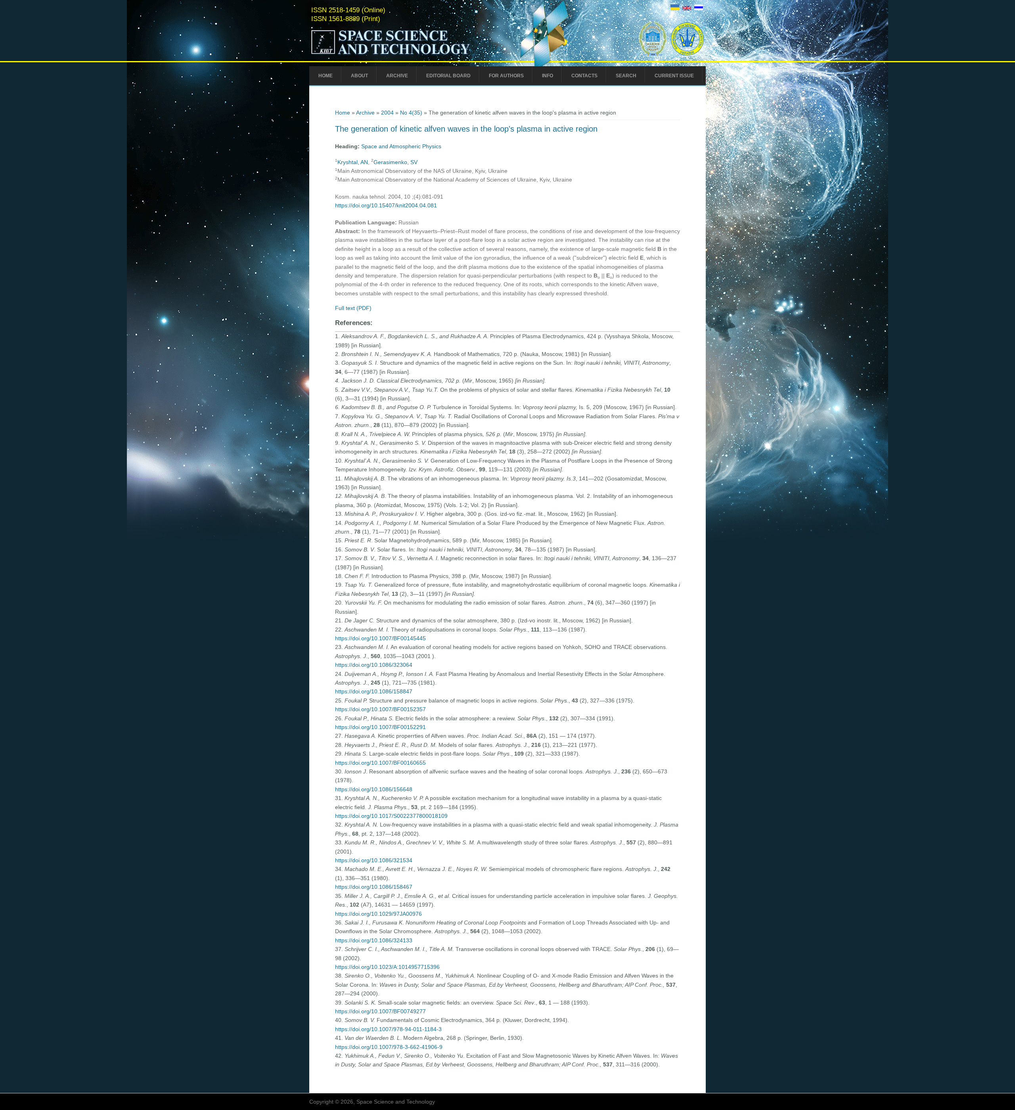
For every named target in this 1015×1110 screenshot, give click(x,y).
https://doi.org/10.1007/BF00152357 (380, 709)
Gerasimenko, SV (395, 162)
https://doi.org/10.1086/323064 (373, 665)
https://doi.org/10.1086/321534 (373, 860)
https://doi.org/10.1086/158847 (373, 691)
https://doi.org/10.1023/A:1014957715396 (387, 967)
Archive (397, 75)
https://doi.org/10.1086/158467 (373, 887)
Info (547, 75)
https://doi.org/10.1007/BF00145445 (380, 638)
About (359, 75)
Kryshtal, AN (352, 162)
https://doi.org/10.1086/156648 (373, 789)
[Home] (407, 55)
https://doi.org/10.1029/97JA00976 (378, 914)
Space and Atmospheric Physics (401, 146)
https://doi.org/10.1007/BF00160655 (380, 763)
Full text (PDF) (353, 308)
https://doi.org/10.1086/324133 (373, 940)
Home (325, 75)
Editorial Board (448, 75)
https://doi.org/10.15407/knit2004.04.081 (386, 205)
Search (626, 75)
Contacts (584, 75)
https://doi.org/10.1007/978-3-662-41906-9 (388, 1047)
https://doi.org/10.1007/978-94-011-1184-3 (388, 1029)
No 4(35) (411, 112)
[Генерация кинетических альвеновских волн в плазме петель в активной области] (698, 8)
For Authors (506, 75)
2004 (387, 112)
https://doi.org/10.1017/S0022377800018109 (391, 816)
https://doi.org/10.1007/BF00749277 (380, 1011)
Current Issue (674, 75)
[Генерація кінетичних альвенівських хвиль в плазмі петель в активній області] (674, 8)
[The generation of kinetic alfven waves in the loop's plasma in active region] (686, 8)
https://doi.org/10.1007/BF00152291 (380, 727)
